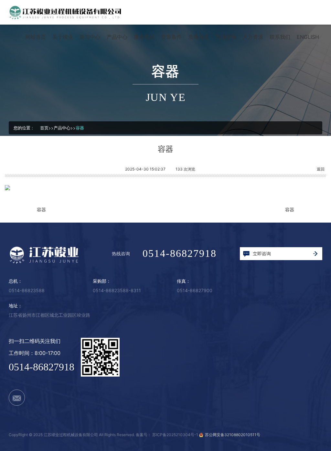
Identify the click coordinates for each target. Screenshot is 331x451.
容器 (80, 128)
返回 (321, 169)
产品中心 (62, 128)
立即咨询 (262, 253)
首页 (44, 128)
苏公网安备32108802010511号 (231, 434)
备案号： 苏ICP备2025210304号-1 (167, 434)
